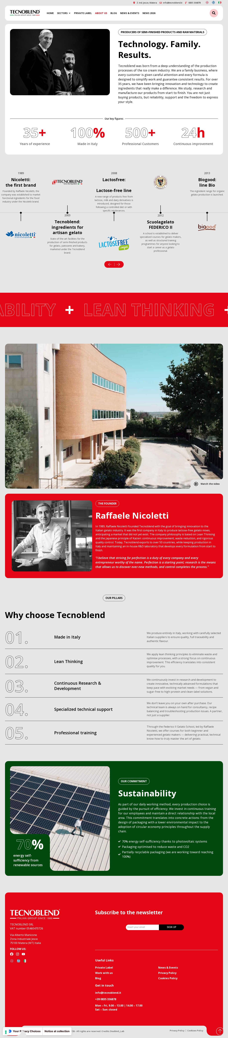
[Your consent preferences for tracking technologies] (6, 1032)
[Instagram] (17, 954)
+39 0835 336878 (105, 999)
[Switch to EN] (207, 2)
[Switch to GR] (213, 2)
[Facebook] (11, 954)
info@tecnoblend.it (108, 993)
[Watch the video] (196, 484)
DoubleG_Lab (117, 1031)
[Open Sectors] (69, 13)
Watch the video (210, 483)
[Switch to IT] (220, 2)
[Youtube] (23, 954)
